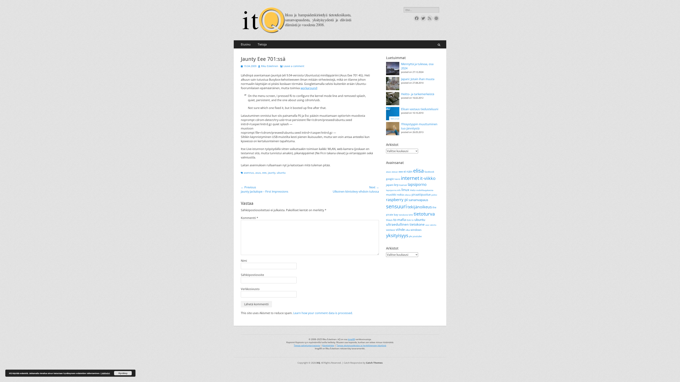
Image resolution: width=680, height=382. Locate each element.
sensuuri (396, 206)
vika (408, 229)
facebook (429, 171)
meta (412, 190)
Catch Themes (374, 362)
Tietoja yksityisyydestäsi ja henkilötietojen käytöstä (361, 345)
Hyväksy (123, 373)
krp (396, 185)
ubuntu (281, 172)
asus (258, 172)
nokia (400, 194)
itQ (318, 362)
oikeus (407, 194)
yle (410, 236)
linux (405, 189)
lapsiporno (417, 184)
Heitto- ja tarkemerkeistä (417, 94)
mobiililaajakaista (424, 190)
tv (413, 220)
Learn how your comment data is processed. (323, 313)
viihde (400, 229)
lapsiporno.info (393, 190)
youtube (417, 236)
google (390, 179)
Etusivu (246, 44)
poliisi (434, 194)
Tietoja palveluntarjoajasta (307, 345)
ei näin (408, 171)
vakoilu (433, 225)
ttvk (409, 220)
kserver (403, 185)
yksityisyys (397, 235)
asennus (249, 172)
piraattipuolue (421, 194)
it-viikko (427, 178)
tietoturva (424, 214)
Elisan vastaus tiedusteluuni (419, 109)
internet (410, 178)
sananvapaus (418, 200)
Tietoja (262, 44)
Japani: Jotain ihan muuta (417, 79)
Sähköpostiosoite (252, 275)
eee (264, 172)
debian (395, 172)
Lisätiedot (105, 373)
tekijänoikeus (419, 206)
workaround (309, 88)
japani (389, 185)
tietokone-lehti (406, 214)
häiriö (397, 179)
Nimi (244, 261)
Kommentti (249, 218)
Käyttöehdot (328, 345)
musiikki (391, 194)
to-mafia (399, 220)
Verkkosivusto (250, 289)
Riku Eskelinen (269, 66)
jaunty (271, 172)
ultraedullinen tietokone (405, 224)
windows (415, 229)
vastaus (390, 229)
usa (427, 224)
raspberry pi (397, 199)
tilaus (389, 220)
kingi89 (351, 339)
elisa (418, 170)
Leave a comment (294, 66)
